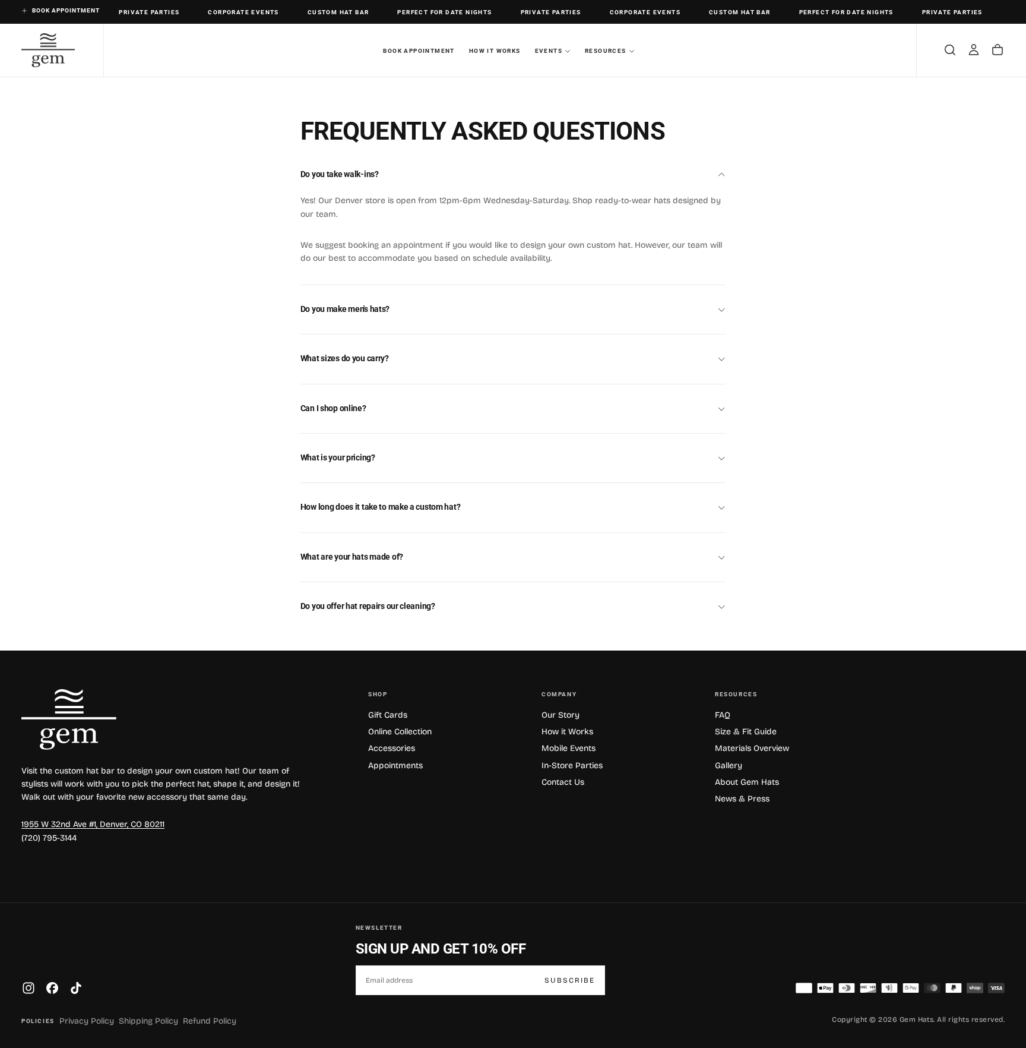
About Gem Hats (747, 782)
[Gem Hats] (68, 719)
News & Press (742, 799)
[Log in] (974, 49)
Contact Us (563, 782)
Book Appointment (418, 51)
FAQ (722, 715)
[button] (950, 49)
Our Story (561, 715)
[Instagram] (28, 988)
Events (548, 51)
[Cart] (997, 49)
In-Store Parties (572, 765)
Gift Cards (387, 715)
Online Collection (400, 732)
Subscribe (569, 980)
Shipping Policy (148, 1021)
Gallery (728, 765)
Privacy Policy (86, 1021)
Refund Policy (209, 1021)
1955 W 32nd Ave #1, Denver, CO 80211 (92, 824)
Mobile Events (569, 748)
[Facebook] (52, 988)
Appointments (395, 765)
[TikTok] (76, 988)
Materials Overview (752, 748)
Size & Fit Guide (746, 732)
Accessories (391, 748)
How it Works (495, 51)
